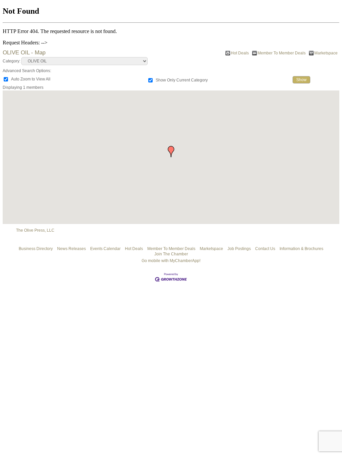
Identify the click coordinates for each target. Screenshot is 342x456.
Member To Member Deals (282, 53)
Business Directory (36, 248)
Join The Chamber (171, 254)
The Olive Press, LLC (35, 230)
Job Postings (239, 248)
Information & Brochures (301, 248)
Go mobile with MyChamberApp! (171, 260)
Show (301, 79)
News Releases (71, 248)
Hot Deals (240, 53)
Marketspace (326, 53)
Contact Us (265, 248)
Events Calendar (105, 248)
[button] (171, 151)
